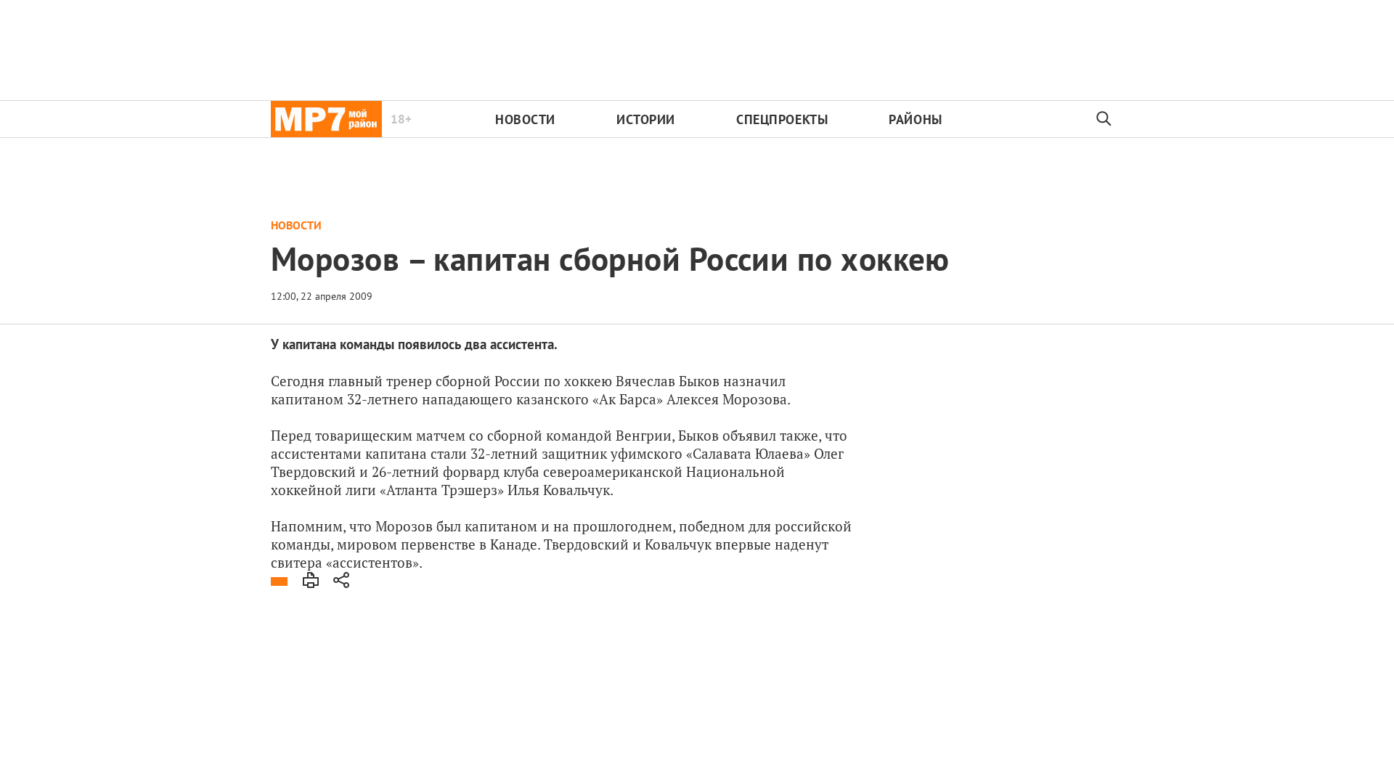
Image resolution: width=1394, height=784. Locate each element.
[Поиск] (1104, 119)
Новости (525, 119)
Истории (645, 119)
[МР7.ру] (326, 119)
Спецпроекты (782, 119)
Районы (915, 119)
